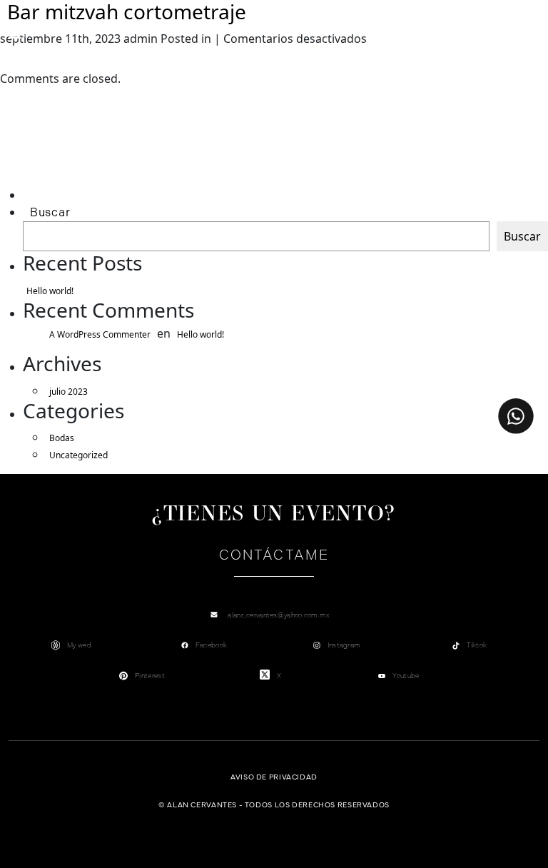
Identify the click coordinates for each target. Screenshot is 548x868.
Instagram (344, 645)
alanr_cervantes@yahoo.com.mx (279, 615)
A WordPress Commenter (100, 334)
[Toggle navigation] (15, 34)
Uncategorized (78, 455)
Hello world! (49, 291)
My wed (79, 645)
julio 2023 (68, 391)
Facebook (211, 645)
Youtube (405, 676)
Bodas (61, 438)
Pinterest (150, 676)
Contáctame (274, 555)
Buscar (50, 212)
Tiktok (477, 645)
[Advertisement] (90, 154)
